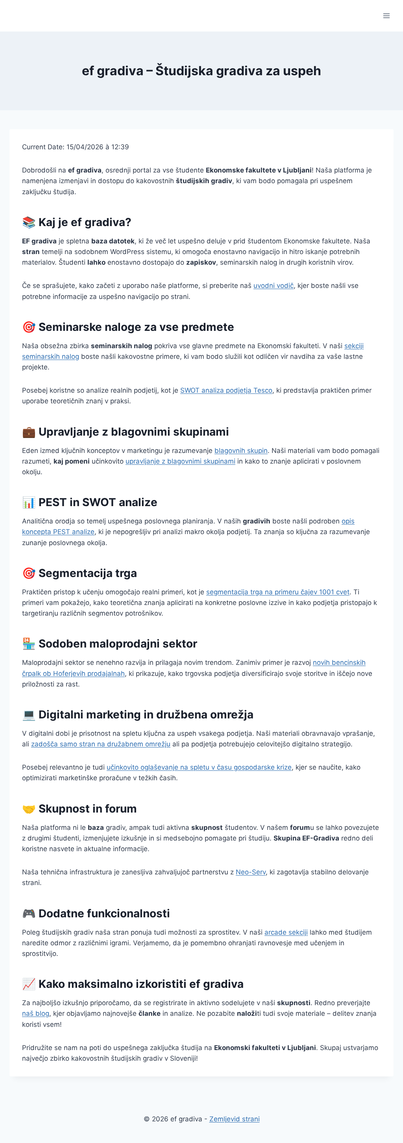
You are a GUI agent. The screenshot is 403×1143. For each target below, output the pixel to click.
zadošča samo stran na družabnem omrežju (100, 744)
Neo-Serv (251, 872)
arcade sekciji (286, 932)
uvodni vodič (273, 285)
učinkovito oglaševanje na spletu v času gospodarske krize (199, 767)
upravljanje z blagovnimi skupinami (180, 461)
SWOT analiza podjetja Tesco (226, 390)
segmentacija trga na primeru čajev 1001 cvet (277, 592)
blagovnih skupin (241, 451)
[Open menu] (386, 15)
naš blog (35, 1013)
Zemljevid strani (234, 1119)
